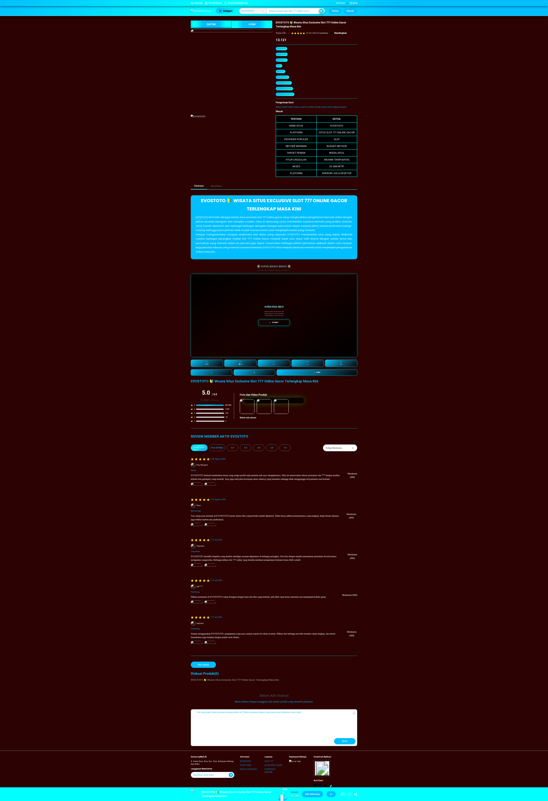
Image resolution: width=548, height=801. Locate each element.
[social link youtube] (320, 786)
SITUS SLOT (281, 60)
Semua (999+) (199, 448)
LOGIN (252, 24)
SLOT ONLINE (282, 77)
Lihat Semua (203, 665)
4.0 (245, 448)
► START (274, 322)
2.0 (271, 448)
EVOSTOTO (281, 49)
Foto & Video (217, 448)
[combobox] (340, 448)
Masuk (350, 11)
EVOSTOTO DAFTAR (285, 94)
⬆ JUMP (317, 372)
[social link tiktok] (331, 786)
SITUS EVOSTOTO (248, 769)
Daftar (335, 11)
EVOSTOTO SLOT (284, 83)
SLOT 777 (280, 71)
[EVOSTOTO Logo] (201, 11)
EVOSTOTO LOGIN (284, 89)
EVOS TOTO (281, 54)
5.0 (232, 448)
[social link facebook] (325, 786)
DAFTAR (211, 24)
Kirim (344, 741)
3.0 (258, 448)
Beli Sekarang (312, 794)
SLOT (279, 66)
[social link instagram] (315, 786)
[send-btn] (231, 775)
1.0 (285, 448)
